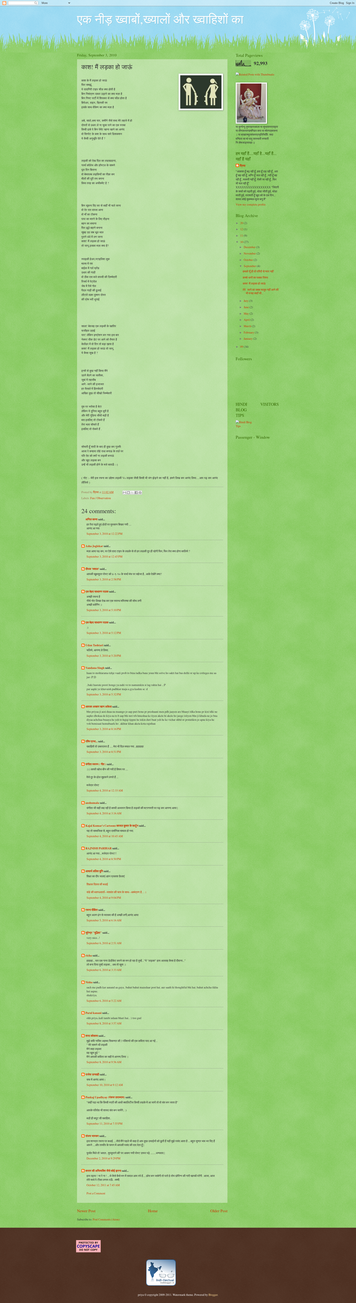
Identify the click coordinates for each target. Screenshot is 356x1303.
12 (242, 229)
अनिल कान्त (91, 519)
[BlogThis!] (128, 493)
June (246, 307)
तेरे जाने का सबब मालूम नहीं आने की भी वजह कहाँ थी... (261, 291)
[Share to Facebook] (136, 493)
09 (242, 347)
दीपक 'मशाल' (92, 569)
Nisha (89, 982)
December (250, 247)
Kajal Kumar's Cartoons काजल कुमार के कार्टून (111, 826)
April (247, 320)
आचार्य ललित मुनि (94, 871)
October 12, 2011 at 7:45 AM (103, 1185)
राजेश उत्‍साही (92, 1074)
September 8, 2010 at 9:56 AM (104, 1062)
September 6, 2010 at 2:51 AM (104, 943)
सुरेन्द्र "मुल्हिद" (93, 933)
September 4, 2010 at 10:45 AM (105, 836)
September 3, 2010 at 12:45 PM (104, 556)
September (250, 266)
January (248, 339)
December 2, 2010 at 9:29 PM (103, 1158)
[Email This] (124, 493)
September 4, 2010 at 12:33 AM (105, 790)
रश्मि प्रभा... (91, 741)
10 (242, 242)
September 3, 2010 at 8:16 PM (104, 729)
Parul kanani (93, 1013)
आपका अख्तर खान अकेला (98, 706)
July (246, 301)
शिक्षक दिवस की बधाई (97, 884)
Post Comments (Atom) (106, 1219)
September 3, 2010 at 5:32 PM (104, 694)
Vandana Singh (94, 668)
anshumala (92, 803)
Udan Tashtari (94, 645)
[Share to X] (132, 493)
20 (242, 223)
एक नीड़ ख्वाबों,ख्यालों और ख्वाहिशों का (160, 19)
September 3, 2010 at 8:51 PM (104, 752)
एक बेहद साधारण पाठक (96, 591)
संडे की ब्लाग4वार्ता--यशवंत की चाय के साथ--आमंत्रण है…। (116, 892)
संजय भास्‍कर (92, 1136)
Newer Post (86, 1210)
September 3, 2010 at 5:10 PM (104, 610)
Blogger (213, 1295)
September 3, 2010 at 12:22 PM (104, 534)
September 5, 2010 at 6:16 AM (104, 920)
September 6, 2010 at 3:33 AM (104, 970)
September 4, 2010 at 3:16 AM (104, 813)
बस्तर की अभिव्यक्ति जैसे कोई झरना (103, 1171)
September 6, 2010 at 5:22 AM (104, 1001)
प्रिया (242, 166)
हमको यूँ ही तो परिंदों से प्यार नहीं (258, 271)
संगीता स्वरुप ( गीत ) (95, 764)
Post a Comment (96, 1193)
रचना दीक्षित (91, 910)
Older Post (218, 1210)
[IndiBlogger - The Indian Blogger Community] (161, 1285)
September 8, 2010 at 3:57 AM (104, 1023)
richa (88, 955)
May (246, 313)
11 (242, 235)
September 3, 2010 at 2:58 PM (104, 579)
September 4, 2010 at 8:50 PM (104, 859)
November (250, 253)
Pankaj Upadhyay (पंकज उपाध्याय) (105, 1097)
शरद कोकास (91, 1036)
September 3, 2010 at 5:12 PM (104, 633)
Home (153, 1210)
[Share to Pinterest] (140, 493)
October (249, 260)
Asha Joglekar (94, 546)
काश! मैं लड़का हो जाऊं (254, 283)
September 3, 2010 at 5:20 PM (104, 656)
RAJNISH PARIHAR (98, 848)
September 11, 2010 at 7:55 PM (104, 1123)
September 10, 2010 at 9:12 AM (105, 1085)
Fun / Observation (100, 498)
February (249, 332)
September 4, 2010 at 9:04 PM (104, 898)
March (248, 326)
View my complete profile (251, 204)
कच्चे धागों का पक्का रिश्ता (255, 277)
